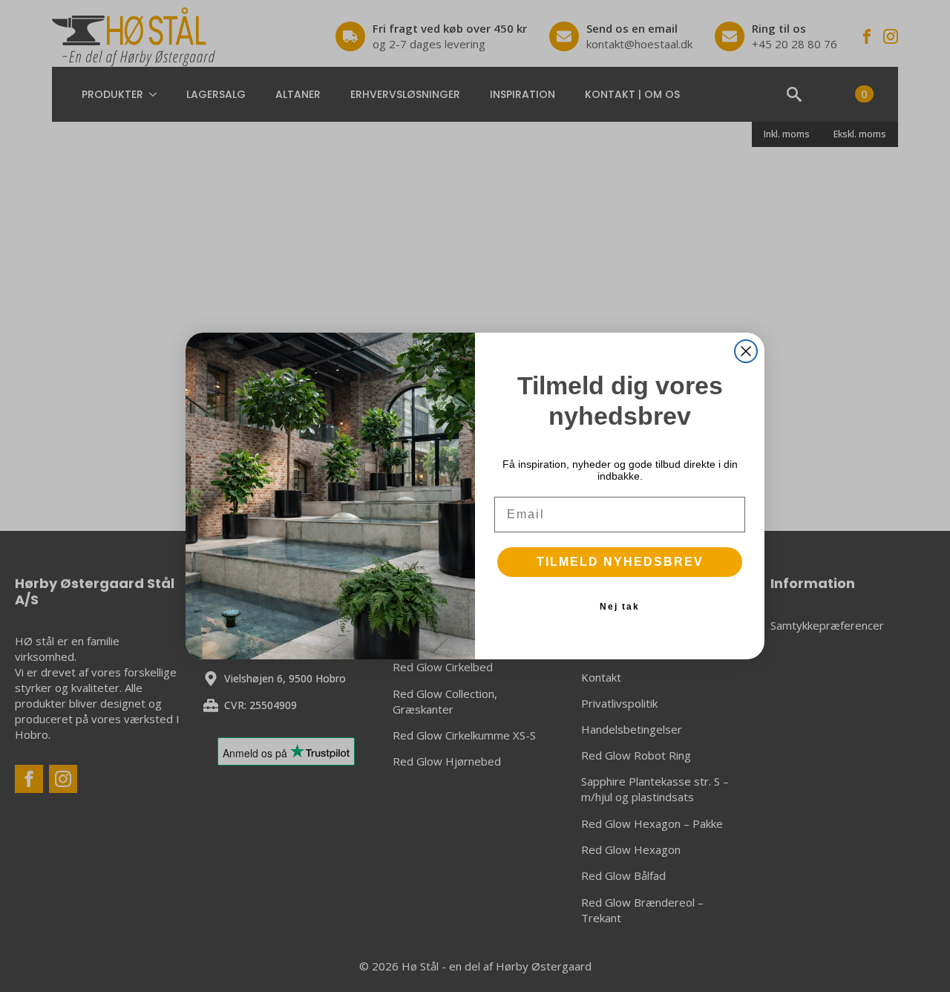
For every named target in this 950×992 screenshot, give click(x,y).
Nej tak (620, 606)
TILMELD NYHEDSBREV (620, 561)
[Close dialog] (746, 351)
